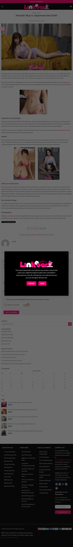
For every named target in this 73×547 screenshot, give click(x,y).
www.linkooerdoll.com (26, 270)
